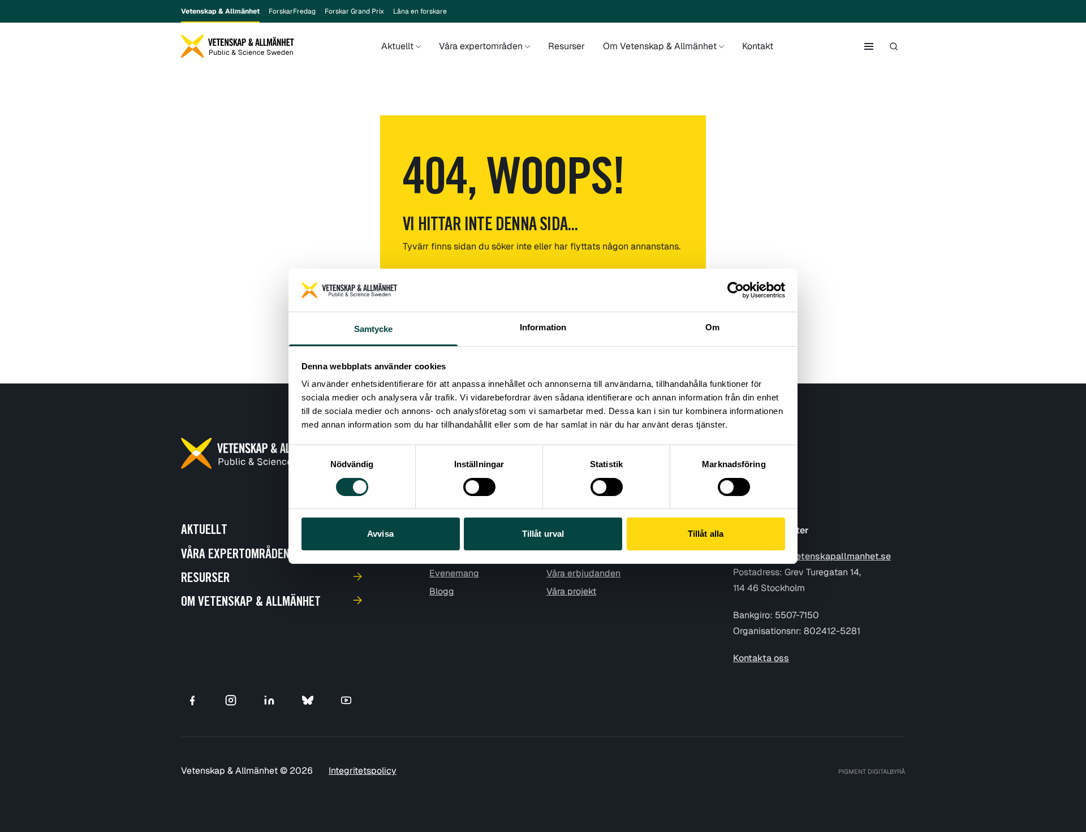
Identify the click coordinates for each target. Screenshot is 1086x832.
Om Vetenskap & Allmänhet (660, 46)
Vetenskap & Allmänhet (220, 11)
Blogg (441, 591)
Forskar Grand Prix (354, 11)
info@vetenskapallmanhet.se (828, 556)
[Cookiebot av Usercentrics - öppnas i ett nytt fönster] (735, 290)
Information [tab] (543, 327)
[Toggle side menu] (868, 46)
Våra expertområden (481, 46)
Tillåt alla (705, 533)
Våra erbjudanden (583, 573)
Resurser (566, 46)
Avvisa (380, 533)
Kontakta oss (761, 658)
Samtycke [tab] (373, 329)
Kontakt (757, 46)
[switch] (479, 487)
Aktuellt (397, 46)
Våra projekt (571, 591)
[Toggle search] (893, 46)
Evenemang (454, 573)
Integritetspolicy (363, 771)
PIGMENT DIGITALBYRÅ (871, 771)
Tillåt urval (543, 533)
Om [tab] (712, 327)
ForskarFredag (292, 11)
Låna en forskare (420, 11)
